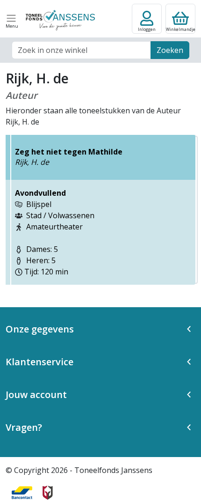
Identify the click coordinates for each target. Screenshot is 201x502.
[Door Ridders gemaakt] (47, 493)
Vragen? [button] (24, 427)
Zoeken (170, 50)
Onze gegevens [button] (40, 329)
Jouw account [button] (36, 394)
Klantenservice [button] (39, 361)
